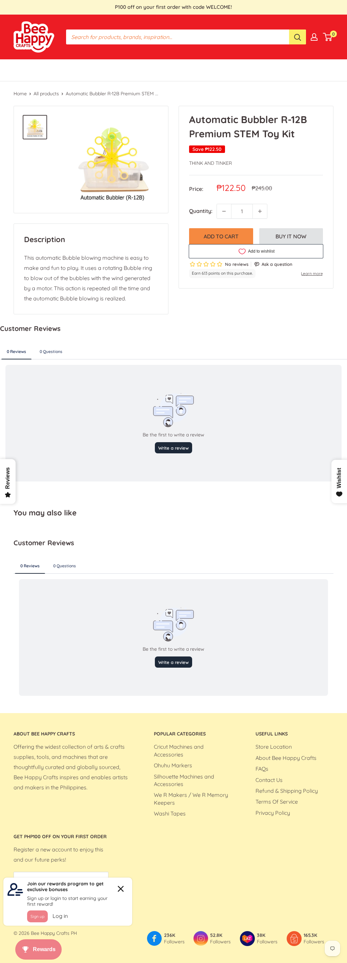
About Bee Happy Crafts (286, 757)
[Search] (297, 37)
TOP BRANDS (139, 69)
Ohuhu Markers (173, 765)
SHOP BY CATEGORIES (86, 69)
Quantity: (200, 211)
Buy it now (290, 236)
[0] (328, 37)
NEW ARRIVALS (269, 69)
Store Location (274, 746)
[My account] (314, 37)
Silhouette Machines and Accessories (184, 780)
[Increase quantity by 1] (260, 211)
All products (46, 94)
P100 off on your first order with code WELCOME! (173, 7)
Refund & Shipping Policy (287, 790)
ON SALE (230, 69)
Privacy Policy (273, 812)
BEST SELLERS (32, 69)
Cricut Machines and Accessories (179, 750)
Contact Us (269, 780)
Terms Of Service (277, 801)
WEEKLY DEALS (184, 69)
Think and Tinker (210, 163)
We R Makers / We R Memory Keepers (191, 798)
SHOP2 (305, 69)
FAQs (262, 768)
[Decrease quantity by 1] (224, 211)
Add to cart (221, 236)
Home (20, 94)
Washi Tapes (170, 813)
